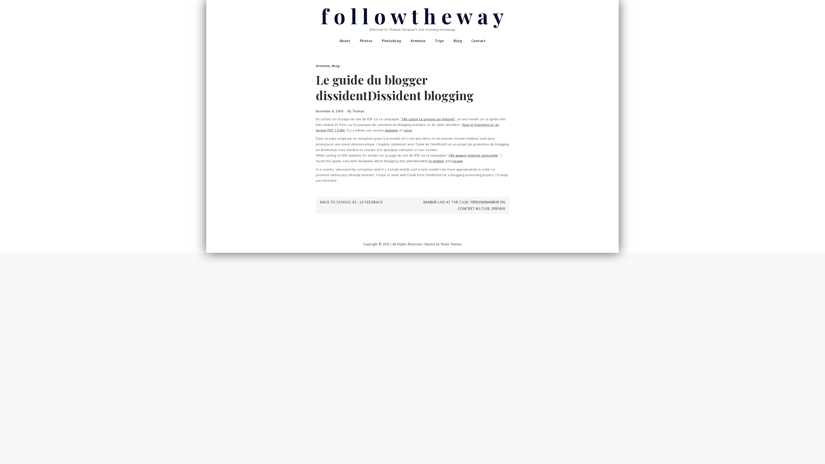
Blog (458, 41)
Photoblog (391, 41)
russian (457, 161)
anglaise (391, 130)
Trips (439, 41)
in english (436, 161)
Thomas (358, 111)
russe (408, 130)
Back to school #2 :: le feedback (351, 202)
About (344, 41)
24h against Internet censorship (473, 155)
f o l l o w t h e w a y (412, 15)
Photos (366, 41)
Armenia (418, 41)
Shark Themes (451, 244)
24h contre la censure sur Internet (428, 119)
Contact (478, 41)
